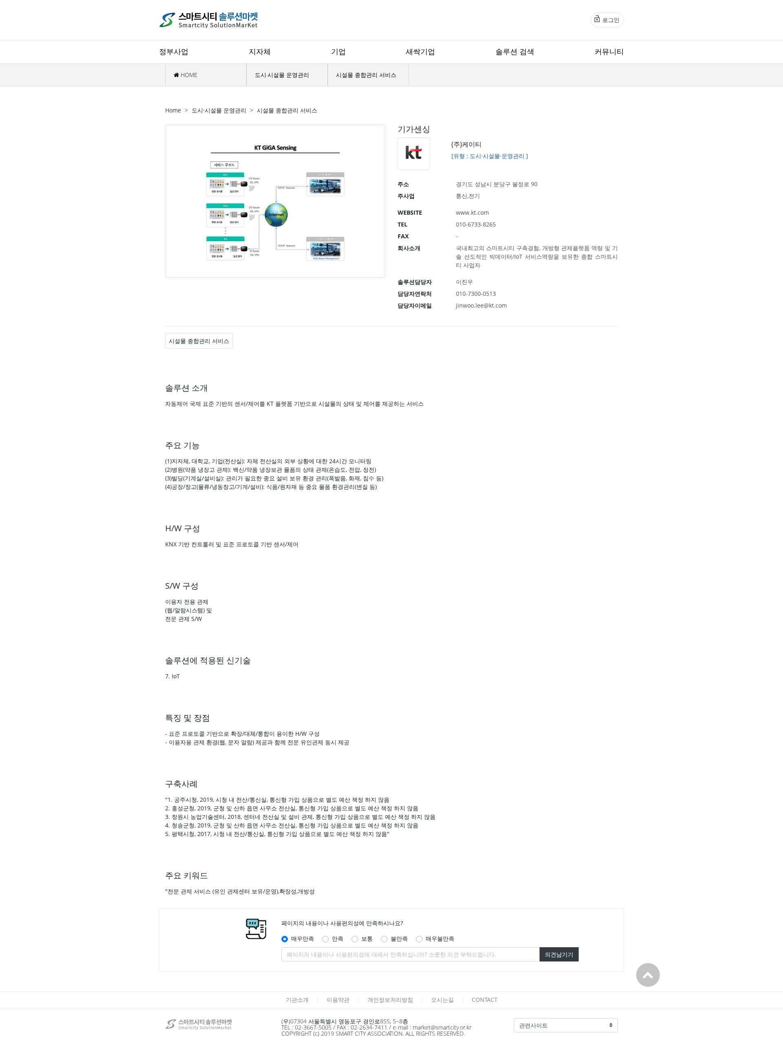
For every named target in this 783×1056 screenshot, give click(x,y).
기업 (338, 51)
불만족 (399, 938)
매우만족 (302, 938)
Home (173, 110)
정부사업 (173, 51)
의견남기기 (559, 954)
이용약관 (338, 999)
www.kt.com (472, 212)
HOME (188, 75)
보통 (367, 938)
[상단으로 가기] (648, 975)
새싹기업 (420, 51)
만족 (337, 938)
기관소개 (297, 999)
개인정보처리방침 (390, 999)
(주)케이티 (466, 144)
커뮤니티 (609, 51)
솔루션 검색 (514, 51)
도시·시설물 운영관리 (282, 75)
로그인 (610, 20)
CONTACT (485, 999)
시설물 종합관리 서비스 (366, 75)
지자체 (260, 51)
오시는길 (442, 999)
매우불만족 (440, 938)
